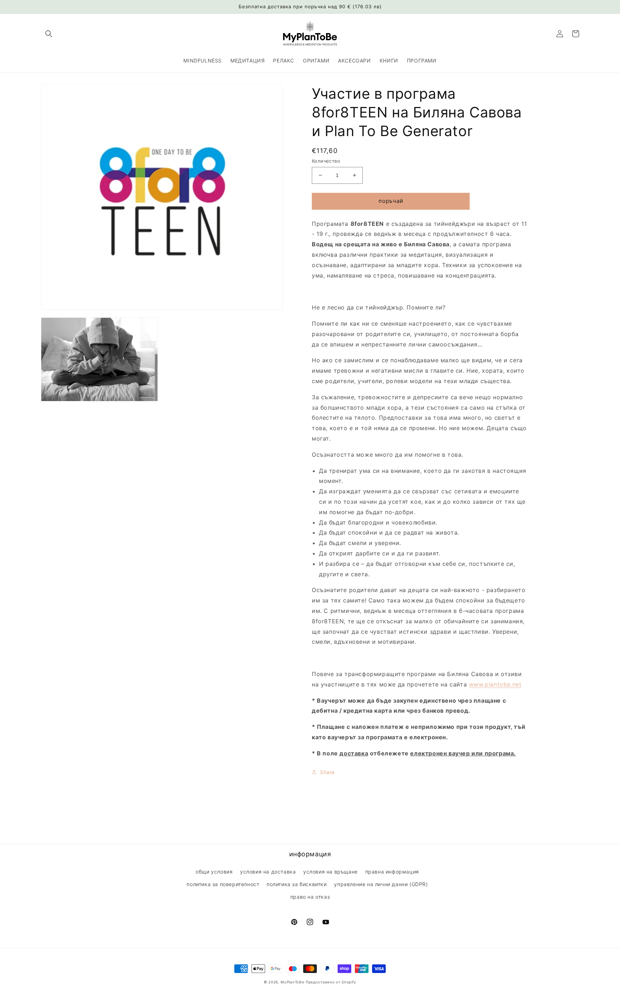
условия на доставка (268, 872)
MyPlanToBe (292, 982)
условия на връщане (330, 872)
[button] (49, 34)
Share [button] (327, 772)
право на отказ (310, 897)
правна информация (392, 872)
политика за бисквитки (297, 884)
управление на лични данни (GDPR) (381, 884)
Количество (326, 161)
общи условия (214, 872)
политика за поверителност (223, 884)
